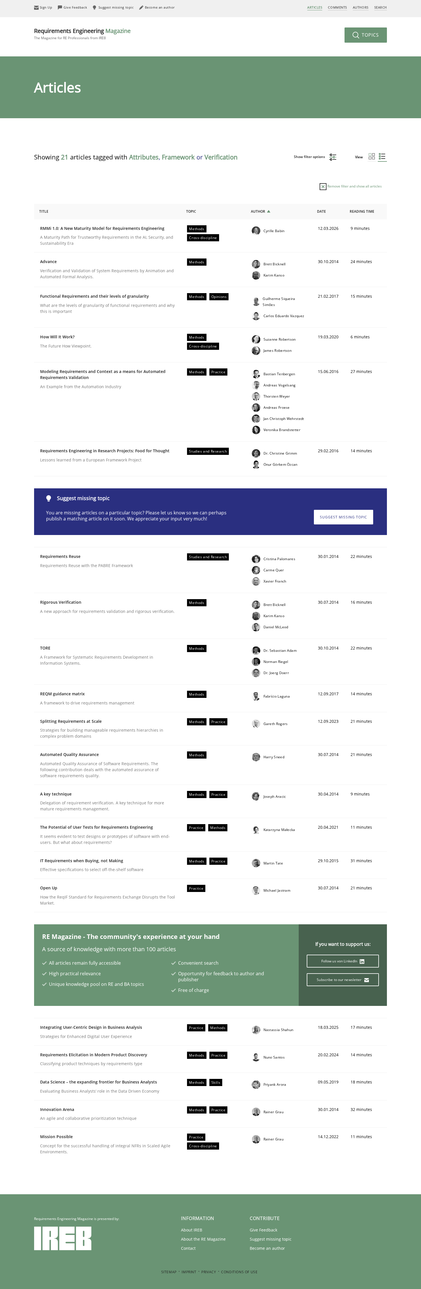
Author (258, 211)
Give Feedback (263, 1230)
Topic (191, 211)
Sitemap (169, 1272)
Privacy (208, 1272)
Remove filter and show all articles (354, 186)
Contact (188, 1248)
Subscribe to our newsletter (339, 979)
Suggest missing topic (343, 517)
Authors (361, 7)
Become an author (267, 1248)
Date (321, 211)
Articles (314, 7)
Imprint (189, 1272)
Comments (337, 7)
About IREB (191, 1230)
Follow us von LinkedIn (339, 961)
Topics (369, 35)
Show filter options (310, 156)
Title (43, 211)
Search (380, 7)
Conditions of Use (239, 1272)
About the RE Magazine (203, 1239)
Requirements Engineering (82, 33)
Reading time (362, 211)
